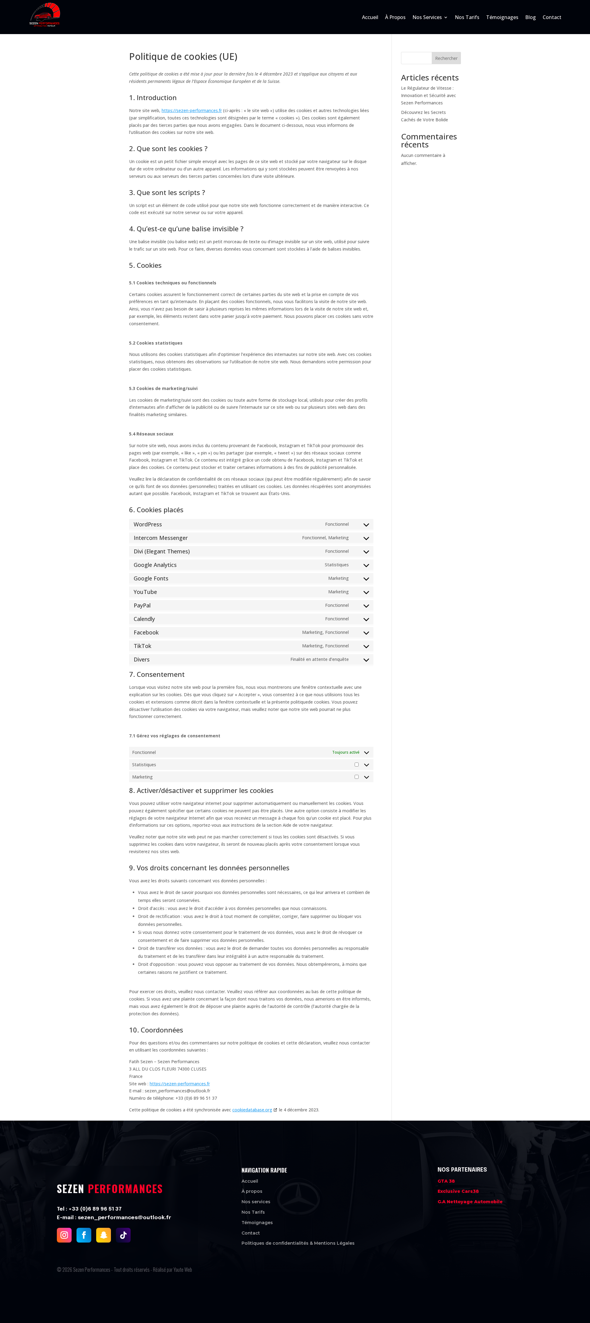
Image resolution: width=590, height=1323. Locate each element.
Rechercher (446, 58)
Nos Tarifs (467, 17)
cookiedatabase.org (252, 1110)
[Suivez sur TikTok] (123, 1234)
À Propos (395, 17)
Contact (552, 17)
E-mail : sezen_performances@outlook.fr (114, 1217)
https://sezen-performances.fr (192, 110)
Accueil (370, 17)
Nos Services (427, 17)
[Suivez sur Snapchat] (103, 1234)
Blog (530, 17)
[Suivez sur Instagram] (64, 1234)
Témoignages (502, 17)
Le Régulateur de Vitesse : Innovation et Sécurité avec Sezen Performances (428, 95)
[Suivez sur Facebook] (84, 1234)
